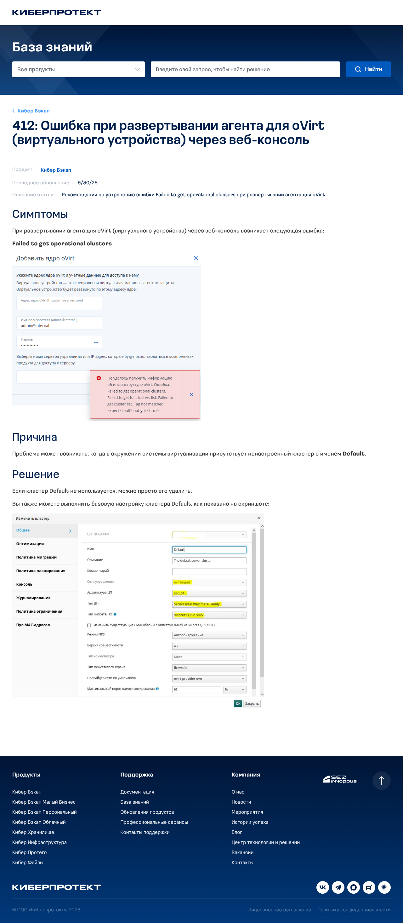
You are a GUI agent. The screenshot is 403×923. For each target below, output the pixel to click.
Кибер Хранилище (33, 832)
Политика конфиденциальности (354, 910)
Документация (137, 792)
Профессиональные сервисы (154, 822)
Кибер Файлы (27, 862)
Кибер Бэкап (34, 111)
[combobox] (78, 69)
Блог (237, 832)
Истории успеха (250, 822)
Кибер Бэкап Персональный (44, 812)
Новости (241, 802)
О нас (238, 792)
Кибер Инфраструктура (39, 842)
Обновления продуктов (147, 812)
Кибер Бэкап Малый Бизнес (44, 802)
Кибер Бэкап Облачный (39, 822)
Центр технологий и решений (266, 842)
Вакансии (243, 852)
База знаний (135, 802)
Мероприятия (247, 812)
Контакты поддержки (145, 832)
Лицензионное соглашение (279, 910)
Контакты (242, 862)
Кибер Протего (29, 852)
